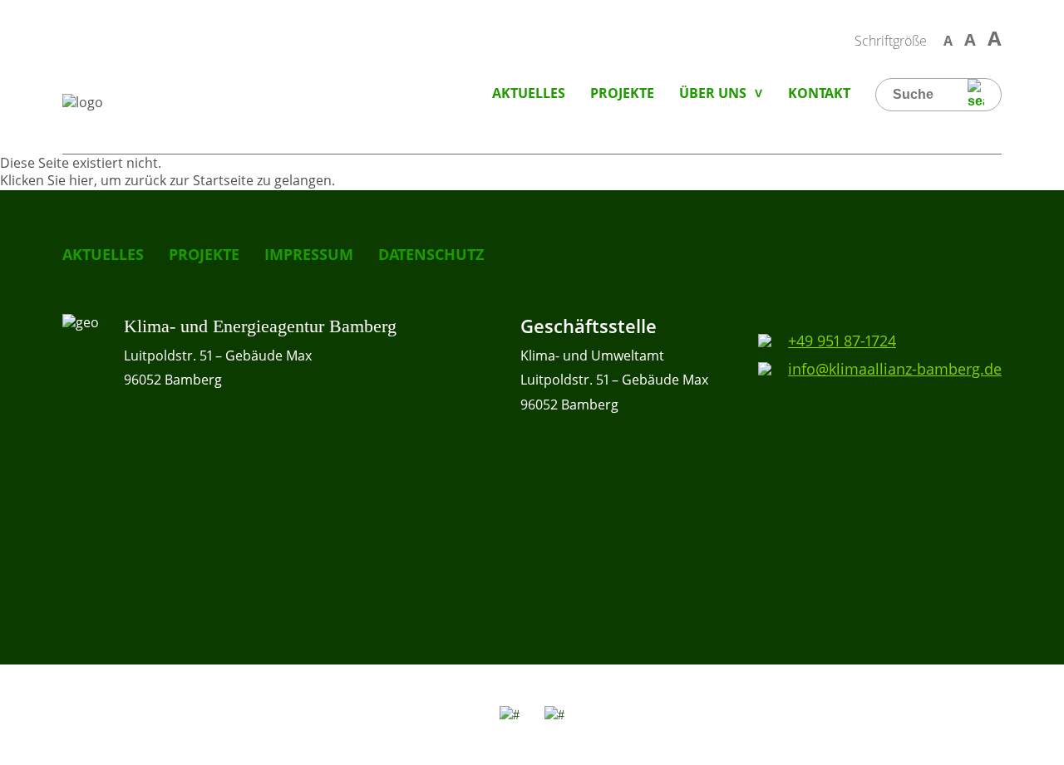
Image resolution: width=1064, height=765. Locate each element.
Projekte (622, 93)
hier (81, 180)
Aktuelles (528, 93)
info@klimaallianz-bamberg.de (895, 369)
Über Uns (712, 93)
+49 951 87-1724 (842, 341)
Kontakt (819, 93)
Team (695, 137)
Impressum (308, 254)
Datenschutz (431, 254)
